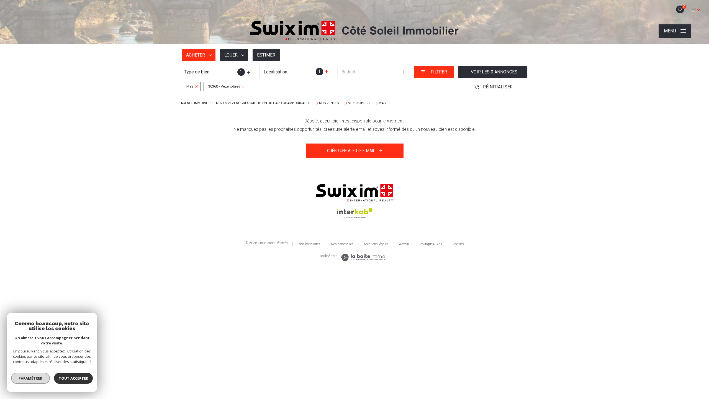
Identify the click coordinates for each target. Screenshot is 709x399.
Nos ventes (329, 103)
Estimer (266, 55)
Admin (404, 244)
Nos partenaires (342, 244)
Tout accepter (73, 378)
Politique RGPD (431, 244)
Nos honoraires (309, 244)
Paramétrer (30, 378)
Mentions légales (376, 244)
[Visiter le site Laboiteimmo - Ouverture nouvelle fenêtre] (363, 257)
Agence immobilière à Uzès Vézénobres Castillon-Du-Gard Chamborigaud (245, 103)
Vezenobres (358, 103)
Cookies (458, 244)
